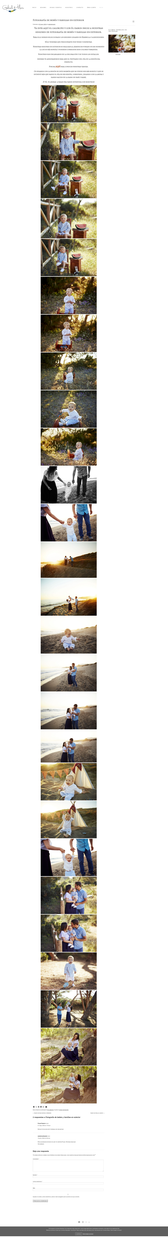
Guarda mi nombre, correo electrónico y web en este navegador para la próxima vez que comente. (56, 1196)
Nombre (35, 1175)
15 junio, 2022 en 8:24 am (44, 1138)
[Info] (86, 1222)
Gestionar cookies (88, 1234)
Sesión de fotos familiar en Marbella (42, 1113)
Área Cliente (91, 7)
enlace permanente (63, 1110)
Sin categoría (50, 1110)
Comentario (36, 1159)
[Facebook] (79, 1222)
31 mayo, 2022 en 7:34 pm (44, 1125)
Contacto (79, 7)
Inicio (34, 7)
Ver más (117, 54)
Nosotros (69, 7)
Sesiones (43, 7)
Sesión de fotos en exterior (97, 1113)
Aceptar (78, 1234)
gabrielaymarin (51, 24)
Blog (101, 7)
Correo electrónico (37, 1181)
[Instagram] (82, 1222)
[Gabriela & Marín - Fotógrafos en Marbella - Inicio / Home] (13, 8)
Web (34, 1188)
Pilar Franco (42, 1123)
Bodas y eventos (56, 7)
